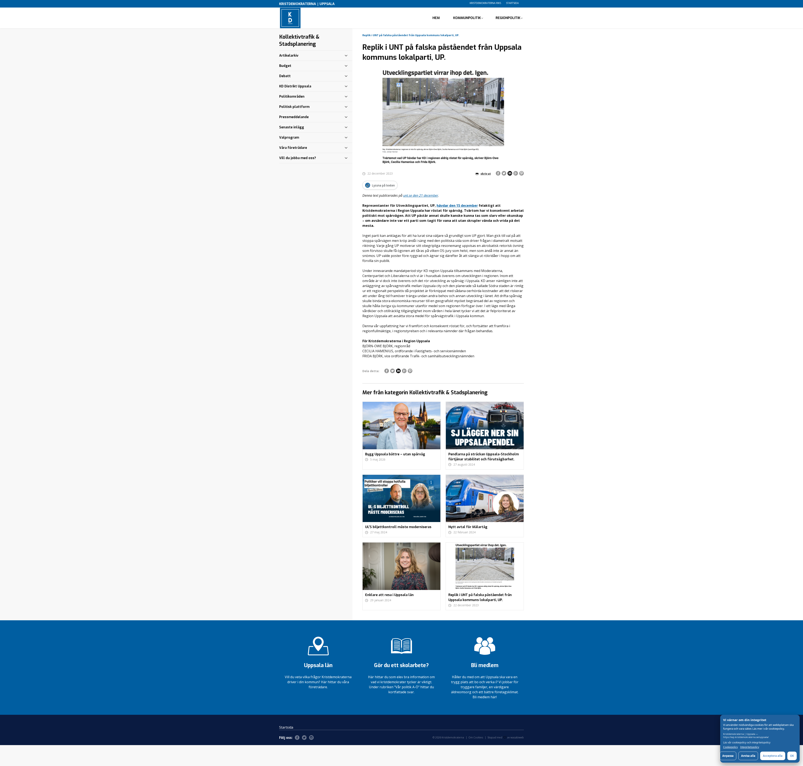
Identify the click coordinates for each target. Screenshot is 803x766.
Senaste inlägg (291, 127)
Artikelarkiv (288, 55)
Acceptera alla (773, 756)
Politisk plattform (294, 107)
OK (792, 756)
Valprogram (289, 137)
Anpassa (728, 756)
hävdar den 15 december (457, 205)
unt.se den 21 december (420, 195)
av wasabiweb (515, 737)
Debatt (285, 76)
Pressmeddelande (294, 117)
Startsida (512, 3)
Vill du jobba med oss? (297, 158)
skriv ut (486, 173)
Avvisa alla (748, 756)
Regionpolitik (508, 18)
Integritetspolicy (749, 747)
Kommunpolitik (467, 18)
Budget (285, 66)
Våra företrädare (293, 148)
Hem (436, 18)
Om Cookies (475, 737)
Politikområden (291, 96)
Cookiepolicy (730, 747)
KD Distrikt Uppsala (295, 86)
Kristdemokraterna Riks (485, 3)
